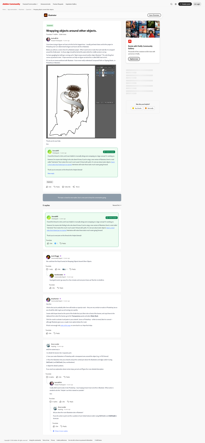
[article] (82, 230)
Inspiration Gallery (71, 4)
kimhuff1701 (54, 38)
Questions (28, 9)
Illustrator (21, 9)
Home (4, 9)
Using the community (35, 440)
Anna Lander (55, 344)
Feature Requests (58, 4)
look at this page (66, 325)
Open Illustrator (154, 15)
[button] (185, 4)
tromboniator (59, 275)
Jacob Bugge (55, 256)
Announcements (45, 4)
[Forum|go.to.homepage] (11, 4)
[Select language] (175, 4)
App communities (12, 9)
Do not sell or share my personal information (80, 440)
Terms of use (46, 440)
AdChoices (99, 440)
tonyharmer (55, 299)
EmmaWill (56, 151)
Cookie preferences (62, 440)
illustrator (49, 182)
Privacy (53, 440)
